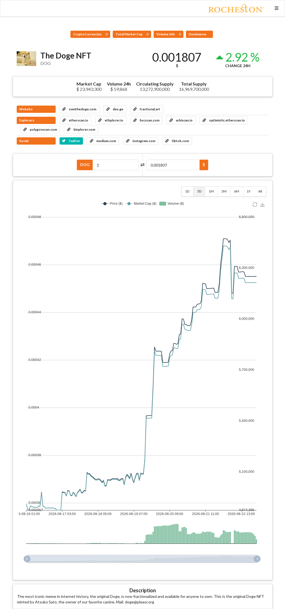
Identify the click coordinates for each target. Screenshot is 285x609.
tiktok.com (180, 141)
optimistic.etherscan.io (226, 120)
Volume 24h (168, 34)
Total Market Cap (132, 34)
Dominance (198, 34)
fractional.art (149, 109)
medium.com (106, 141)
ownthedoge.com (82, 109)
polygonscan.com (43, 129)
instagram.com (143, 141)
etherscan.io (78, 120)
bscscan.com (149, 120)
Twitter (74, 141)
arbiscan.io (184, 120)
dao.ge (117, 109)
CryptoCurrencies (90, 34)
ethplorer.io (113, 120)
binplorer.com (84, 129)
